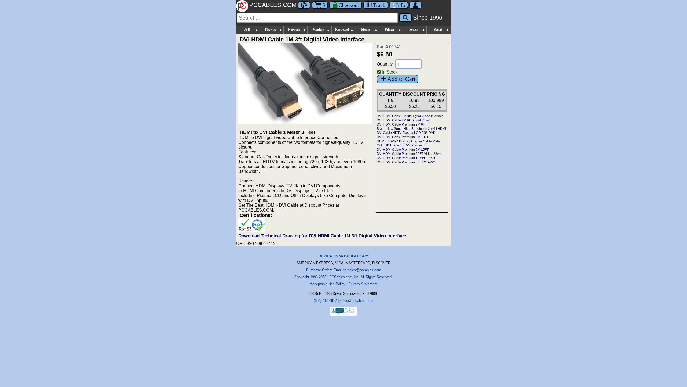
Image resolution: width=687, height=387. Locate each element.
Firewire (270, 29)
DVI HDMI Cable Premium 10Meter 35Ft (406, 158)
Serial (438, 29)
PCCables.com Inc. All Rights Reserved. (361, 277)
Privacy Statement (362, 284)
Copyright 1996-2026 (310, 277)
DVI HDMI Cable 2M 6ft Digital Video (403, 120)
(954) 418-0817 (325, 301)
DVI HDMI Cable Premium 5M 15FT (403, 150)
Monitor (318, 29)
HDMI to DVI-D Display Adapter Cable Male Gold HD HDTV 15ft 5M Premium (408, 143)
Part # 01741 (389, 47)
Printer (389, 29)
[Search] (405, 17)
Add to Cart (401, 79)
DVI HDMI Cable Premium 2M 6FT (402, 124)
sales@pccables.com (356, 301)
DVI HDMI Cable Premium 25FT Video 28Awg (410, 154)
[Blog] (304, 5)
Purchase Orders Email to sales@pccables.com (343, 270)
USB (246, 29)
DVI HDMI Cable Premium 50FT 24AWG (406, 162)
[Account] (415, 5)
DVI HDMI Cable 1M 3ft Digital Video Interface (410, 116)
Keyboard (342, 29)
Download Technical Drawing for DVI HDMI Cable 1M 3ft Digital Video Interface (322, 235)
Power (413, 29)
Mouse (365, 29)
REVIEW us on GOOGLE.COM (343, 256)
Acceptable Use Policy (327, 284)
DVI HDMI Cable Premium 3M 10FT (403, 137)
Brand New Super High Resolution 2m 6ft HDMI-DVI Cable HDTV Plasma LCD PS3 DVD (412, 131)
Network (294, 29)
